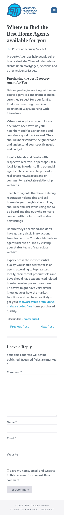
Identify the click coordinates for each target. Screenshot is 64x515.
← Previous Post (18, 326)
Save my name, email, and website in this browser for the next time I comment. (31, 475)
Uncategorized (30, 318)
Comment (14, 372)
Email (11, 438)
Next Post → (48, 326)
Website (12, 454)
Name (12, 422)
